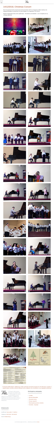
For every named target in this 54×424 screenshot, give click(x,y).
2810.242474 (14, 414)
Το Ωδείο (31, 395)
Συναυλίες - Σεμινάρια (33, 404)
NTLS (38, 422)
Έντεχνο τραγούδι (33, 401)
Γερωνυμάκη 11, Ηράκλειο (12, 412)
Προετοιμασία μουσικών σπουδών (36, 402)
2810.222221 (8, 414)
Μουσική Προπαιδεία (33, 397)
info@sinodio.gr (7, 416)
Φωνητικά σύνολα (33, 399)
